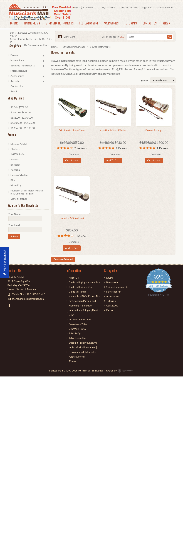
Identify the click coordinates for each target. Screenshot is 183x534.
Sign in (146, 7)
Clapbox (15, 149)
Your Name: (14, 214)
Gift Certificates (129, 7)
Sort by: (144, 80)
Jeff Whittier (18, 154)
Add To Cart (112, 160)
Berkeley (15, 164)
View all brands (19, 198)
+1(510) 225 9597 (83, 7)
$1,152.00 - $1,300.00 (23, 127)
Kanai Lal (15, 169)
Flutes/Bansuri (88, 23)
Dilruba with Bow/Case (72, 130)
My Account (108, 7)
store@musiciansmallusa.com (28, 298)
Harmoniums (32, 23)
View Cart (70, 36)
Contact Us (150, 23)
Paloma (15, 159)
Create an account (163, 7)
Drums (14, 23)
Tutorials (130, 23)
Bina (13, 180)
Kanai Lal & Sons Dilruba (113, 130)
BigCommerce (126, 371)
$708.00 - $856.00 (21, 112)
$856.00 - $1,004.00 (22, 117)
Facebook (10, 305)
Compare (74, 154)
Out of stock (71, 160)
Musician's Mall (19, 143)
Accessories (111, 23)
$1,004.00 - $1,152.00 (23, 122)
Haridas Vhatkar (19, 174)
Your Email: (14, 224)
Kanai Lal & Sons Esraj (72, 217)
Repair (166, 23)
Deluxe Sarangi (153, 130)
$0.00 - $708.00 (19, 107)
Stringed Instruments (59, 23)
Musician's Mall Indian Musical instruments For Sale (27, 192)
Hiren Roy (16, 185)
